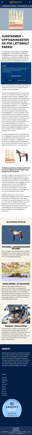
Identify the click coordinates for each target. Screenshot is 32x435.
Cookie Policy (16, 429)
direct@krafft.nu (20, 433)
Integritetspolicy (16, 428)
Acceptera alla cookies (21, 80)
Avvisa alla (10, 80)
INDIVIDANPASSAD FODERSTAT (9, 6)
